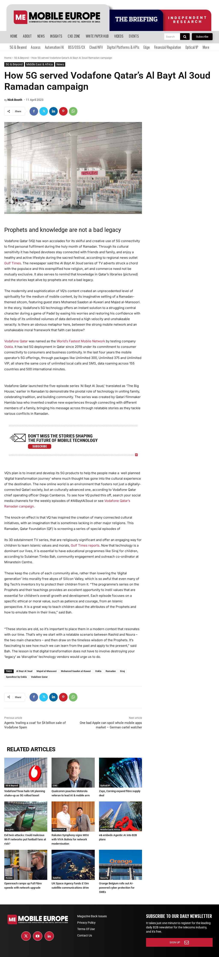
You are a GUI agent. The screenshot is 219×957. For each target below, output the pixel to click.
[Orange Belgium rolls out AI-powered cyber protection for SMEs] (120, 865)
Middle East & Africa (39, 64)
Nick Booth (14, 99)
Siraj (122, 671)
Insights (9, 829)
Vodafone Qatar (16, 341)
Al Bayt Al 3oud (24, 671)
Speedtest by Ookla (16, 677)
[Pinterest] (63, 111)
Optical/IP (105, 785)
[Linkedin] (53, 111)
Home (7, 57)
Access (9, 878)
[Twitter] (43, 111)
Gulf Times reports (85, 545)
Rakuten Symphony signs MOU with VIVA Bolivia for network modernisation (70, 839)
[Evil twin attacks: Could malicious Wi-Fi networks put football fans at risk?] (25, 816)
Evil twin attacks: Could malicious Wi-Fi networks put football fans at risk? (25, 839)
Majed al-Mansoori (47, 671)
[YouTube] (37, 936)
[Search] (185, 36)
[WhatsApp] (73, 111)
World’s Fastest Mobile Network (81, 341)
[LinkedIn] (49, 936)
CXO (55, 785)
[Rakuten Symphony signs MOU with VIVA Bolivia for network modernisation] (73, 816)
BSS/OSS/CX (59, 829)
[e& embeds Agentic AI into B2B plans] (120, 816)
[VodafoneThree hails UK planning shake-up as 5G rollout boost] (25, 773)
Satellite (57, 878)
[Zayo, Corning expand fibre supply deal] (120, 773)
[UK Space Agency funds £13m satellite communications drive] (73, 865)
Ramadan (111, 671)
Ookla (8, 347)
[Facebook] (34, 111)
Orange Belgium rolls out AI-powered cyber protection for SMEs (117, 888)
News (60, 64)
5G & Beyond (21, 57)
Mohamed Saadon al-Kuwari (76, 671)
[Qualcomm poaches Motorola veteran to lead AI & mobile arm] (73, 773)
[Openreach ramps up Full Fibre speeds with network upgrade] (25, 865)
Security (104, 878)
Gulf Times (12, 263)
